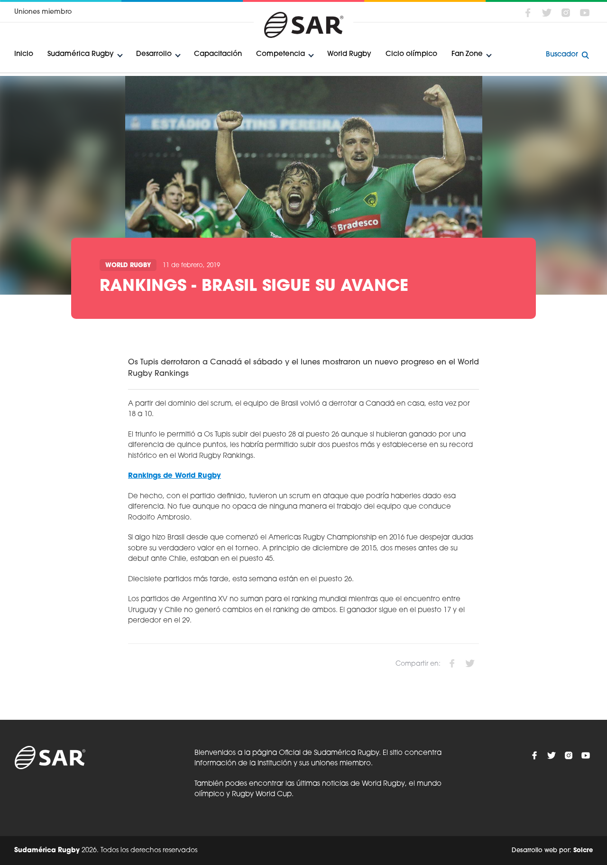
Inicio (23, 54)
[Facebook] (528, 13)
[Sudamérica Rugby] (303, 25)
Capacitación (218, 54)
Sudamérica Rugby (80, 54)
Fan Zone (467, 54)
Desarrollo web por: (552, 850)
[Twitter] (547, 13)
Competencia (280, 54)
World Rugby (349, 54)
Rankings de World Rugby (174, 476)
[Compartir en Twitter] (470, 663)
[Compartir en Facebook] (452, 663)
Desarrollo (154, 54)
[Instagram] (566, 13)
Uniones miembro (43, 12)
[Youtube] (585, 13)
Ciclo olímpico (411, 54)
